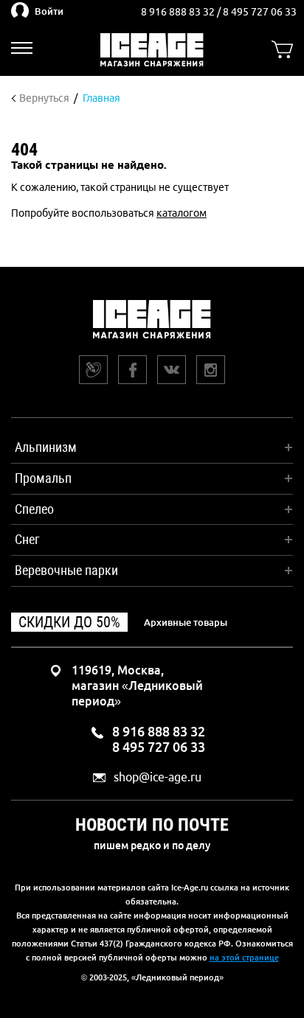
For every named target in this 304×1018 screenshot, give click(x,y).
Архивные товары (185, 622)
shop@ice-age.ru (157, 777)
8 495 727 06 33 (260, 11)
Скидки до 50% (69, 622)
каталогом (181, 213)
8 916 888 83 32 (179, 11)
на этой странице (244, 957)
